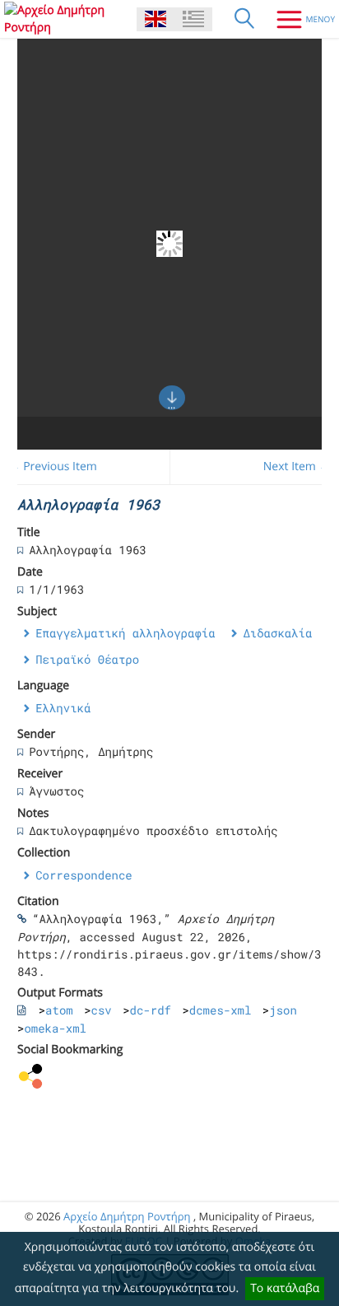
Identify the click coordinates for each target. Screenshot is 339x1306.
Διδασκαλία (277, 633)
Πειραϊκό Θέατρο (87, 659)
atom (59, 1010)
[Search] (244, 19)
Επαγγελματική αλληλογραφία (125, 633)
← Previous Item (53, 466)
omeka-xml (55, 1028)
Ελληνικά (63, 708)
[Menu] (299, 18)
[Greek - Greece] (193, 19)
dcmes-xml (220, 1010)
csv (101, 1010)
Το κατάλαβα (284, 1288)
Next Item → (297, 466)
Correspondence (83, 875)
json (283, 1010)
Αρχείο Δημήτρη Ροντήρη (126, 1216)
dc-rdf (150, 1010)
